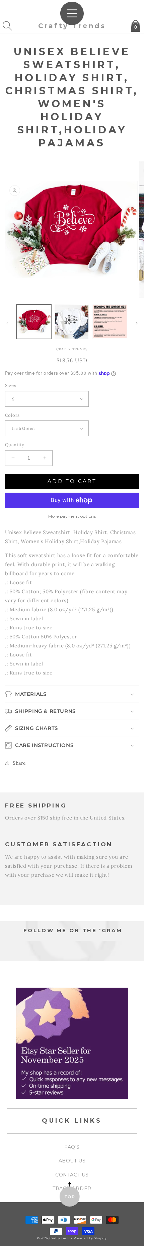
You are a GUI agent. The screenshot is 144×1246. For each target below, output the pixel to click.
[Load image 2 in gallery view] (72, 321)
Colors (12, 415)
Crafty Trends (61, 1238)
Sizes (10, 385)
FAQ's (72, 1147)
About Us (72, 1161)
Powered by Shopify (90, 1238)
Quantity (14, 445)
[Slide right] (136, 323)
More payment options (72, 516)
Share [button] (19, 763)
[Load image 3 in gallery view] (109, 321)
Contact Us (72, 1175)
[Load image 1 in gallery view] (33, 321)
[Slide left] (7, 323)
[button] (7, 25)
